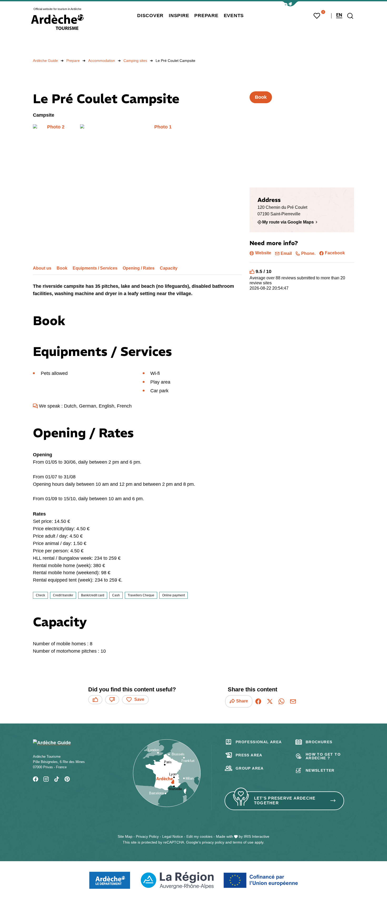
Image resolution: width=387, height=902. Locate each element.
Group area (250, 768)
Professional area (259, 742)
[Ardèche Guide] (57, 22)
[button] (290, 4)
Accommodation (101, 60)
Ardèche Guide (45, 60)
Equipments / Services (95, 268)
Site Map (125, 836)
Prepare (73, 60)
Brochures (319, 742)
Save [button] (139, 699)
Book (62, 268)
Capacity (168, 268)
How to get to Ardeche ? (323, 756)
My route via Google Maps (288, 222)
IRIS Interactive (256, 836)
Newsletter (320, 770)
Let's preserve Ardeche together (285, 800)
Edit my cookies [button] (199, 836)
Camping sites (135, 60)
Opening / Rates (139, 268)
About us (42, 268)
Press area (249, 755)
